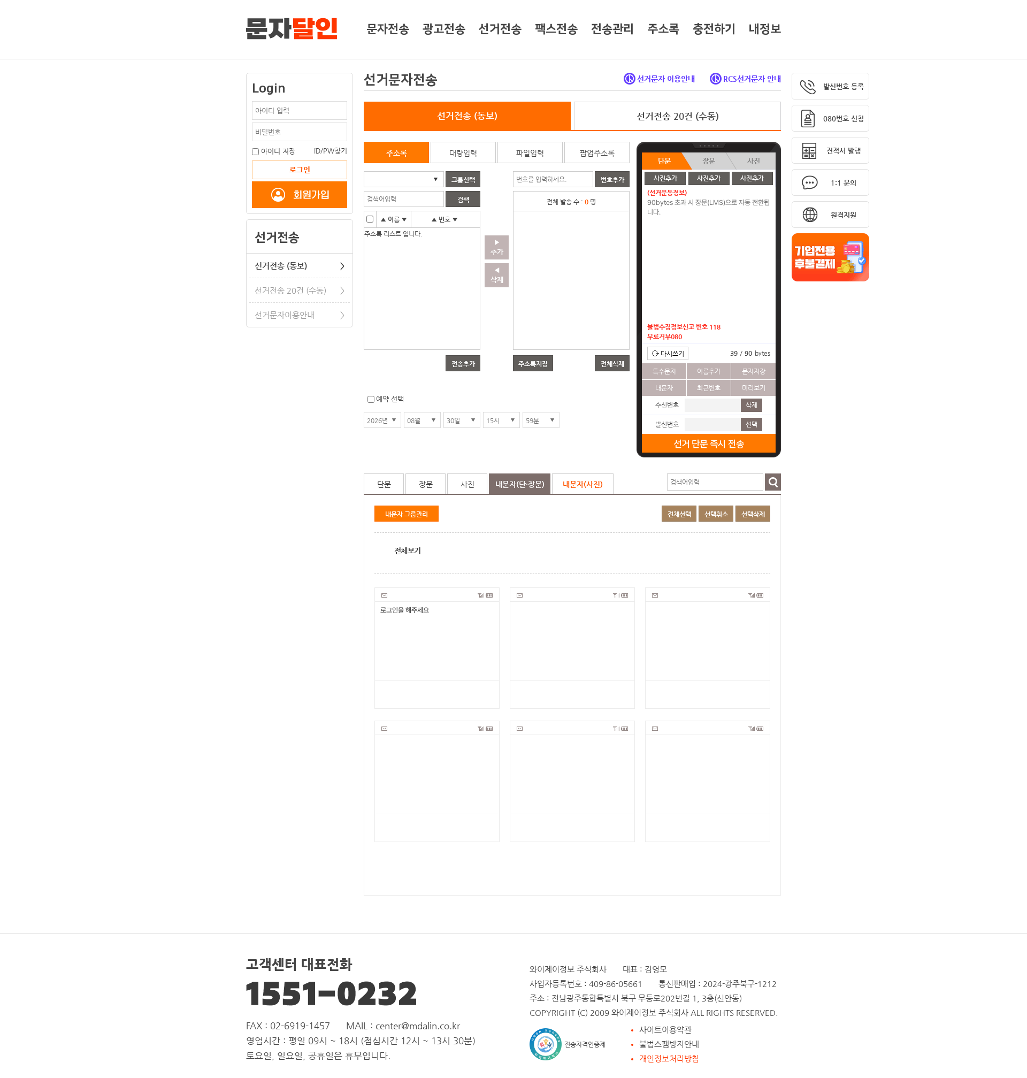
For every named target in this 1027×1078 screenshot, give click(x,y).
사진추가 (665, 178)
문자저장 (753, 371)
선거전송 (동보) (299, 265)
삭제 (751, 405)
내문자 (664, 388)
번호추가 (612, 180)
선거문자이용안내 (299, 314)
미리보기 (753, 388)
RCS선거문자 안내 (752, 78)
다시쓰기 (672, 353)
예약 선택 (390, 399)
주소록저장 (533, 364)
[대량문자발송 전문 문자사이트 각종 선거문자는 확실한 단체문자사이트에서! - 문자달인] (291, 27)
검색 (773, 482)
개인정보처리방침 (669, 1058)
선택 (751, 424)
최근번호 (709, 388)
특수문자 (664, 371)
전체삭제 (612, 364)
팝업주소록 (597, 153)
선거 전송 (708, 444)
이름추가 (709, 371)
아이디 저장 (278, 151)
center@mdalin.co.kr (417, 1025)
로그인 (299, 169)
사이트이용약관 (665, 1029)
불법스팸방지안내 (669, 1044)
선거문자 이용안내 (666, 78)
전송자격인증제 (585, 1044)
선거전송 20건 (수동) (299, 290)
